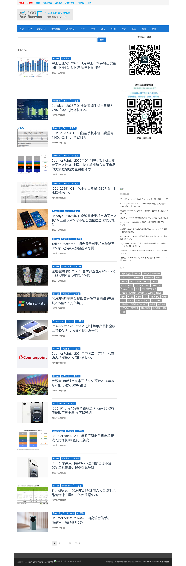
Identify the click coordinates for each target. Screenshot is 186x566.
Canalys (146, 274)
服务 (134, 29)
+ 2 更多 (71, 128)
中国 (137, 289)
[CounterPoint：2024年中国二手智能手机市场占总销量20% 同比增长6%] (32, 349)
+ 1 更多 (75, 101)
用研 (154, 29)
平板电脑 (139, 300)
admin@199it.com (150, 562)
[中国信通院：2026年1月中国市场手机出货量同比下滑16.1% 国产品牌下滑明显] (32, 58)
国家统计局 (154, 297)
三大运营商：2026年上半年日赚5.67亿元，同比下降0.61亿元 (144, 199)
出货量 (130, 297)
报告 (30, 29)
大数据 (164, 297)
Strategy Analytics (142, 285)
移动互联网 (145, 308)
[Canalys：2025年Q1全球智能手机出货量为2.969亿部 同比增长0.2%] (32, 101)
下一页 (77, 543)
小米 (123, 300)
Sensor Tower (126, 285)
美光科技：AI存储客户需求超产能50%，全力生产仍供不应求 (144, 218)
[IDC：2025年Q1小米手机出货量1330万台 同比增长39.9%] (32, 184)
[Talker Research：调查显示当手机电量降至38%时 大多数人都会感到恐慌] (32, 239)
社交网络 (134, 308)
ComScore (156, 274)
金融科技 (55, 29)
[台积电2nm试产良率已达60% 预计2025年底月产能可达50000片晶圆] (32, 376)
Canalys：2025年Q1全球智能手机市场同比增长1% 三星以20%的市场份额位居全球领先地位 (84, 220)
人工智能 (65, 376)
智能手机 (65, 58)
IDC (64, 128)
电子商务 (161, 304)
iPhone (56, 58)
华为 (145, 297)
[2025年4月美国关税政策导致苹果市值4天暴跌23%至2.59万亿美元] (32, 294)
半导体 (138, 297)
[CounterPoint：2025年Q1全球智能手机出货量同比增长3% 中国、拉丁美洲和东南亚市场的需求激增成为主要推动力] (32, 156)
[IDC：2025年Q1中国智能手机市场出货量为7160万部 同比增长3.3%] (32, 128)
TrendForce (67, 486)
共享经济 (70, 29)
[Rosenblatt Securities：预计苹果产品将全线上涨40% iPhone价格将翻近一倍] (32, 321)
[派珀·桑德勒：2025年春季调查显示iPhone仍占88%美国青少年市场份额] (32, 266)
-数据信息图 (126, 274)
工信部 (130, 300)
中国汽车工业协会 (149, 289)
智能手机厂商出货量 (139, 304)
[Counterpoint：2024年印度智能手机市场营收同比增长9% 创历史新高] (32, 431)
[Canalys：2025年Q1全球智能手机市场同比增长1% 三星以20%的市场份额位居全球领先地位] (32, 211)
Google (124, 281)
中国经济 (65, 294)
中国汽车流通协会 (128, 293)
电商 (93, 29)
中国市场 (65, 349)
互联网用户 (66, 239)
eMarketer (138, 278)
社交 (103, 29)
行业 (144, 29)
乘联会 (141, 293)
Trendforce (156, 285)
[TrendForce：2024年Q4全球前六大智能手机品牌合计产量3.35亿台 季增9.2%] (32, 486)
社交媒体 (125, 308)
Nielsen (146, 281)
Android (56, 101)
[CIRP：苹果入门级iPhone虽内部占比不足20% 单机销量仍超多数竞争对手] (32, 458)
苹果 (123, 312)
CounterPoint (126, 278)
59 (71, 543)
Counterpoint (58, 321)
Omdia (154, 281)
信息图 (158, 293)
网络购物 (156, 308)
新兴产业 (41, 29)
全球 (123, 297)
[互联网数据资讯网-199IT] (35, 14)
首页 (21, 29)
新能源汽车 (156, 300)
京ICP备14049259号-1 (45, 562)
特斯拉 (152, 304)
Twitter (124, 289)
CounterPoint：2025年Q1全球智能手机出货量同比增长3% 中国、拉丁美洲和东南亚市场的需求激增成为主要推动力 (83, 165)
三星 (131, 289)
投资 (123, 29)
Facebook (149, 278)
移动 (83, 29)
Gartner (158, 278)
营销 (113, 29)
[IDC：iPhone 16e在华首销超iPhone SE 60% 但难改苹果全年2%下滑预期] (32, 403)
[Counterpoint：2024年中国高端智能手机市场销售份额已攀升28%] (32, 513)
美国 (164, 308)
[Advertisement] (128, 15)
